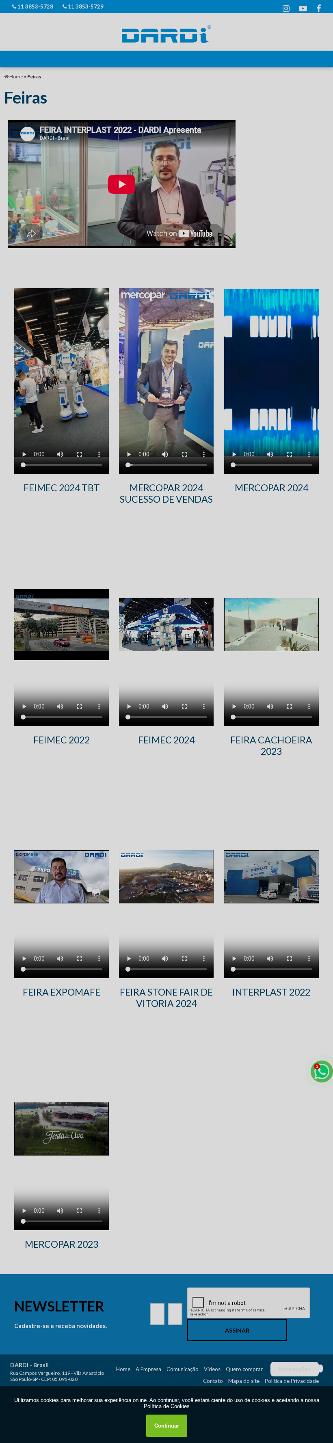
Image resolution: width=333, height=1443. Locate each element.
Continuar (166, 1426)
